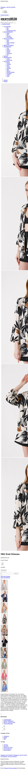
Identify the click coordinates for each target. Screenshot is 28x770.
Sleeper (8, 70)
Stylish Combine (10, 42)
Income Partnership (8, 723)
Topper (8, 52)
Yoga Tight (9, 37)
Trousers (9, 36)
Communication (7, 719)
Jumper (8, 66)
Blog (5, 738)
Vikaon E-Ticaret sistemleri (10, 768)
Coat (8, 48)
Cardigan (9, 64)
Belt (8, 29)
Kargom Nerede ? (5, 15)
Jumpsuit (9, 68)
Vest (8, 54)
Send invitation (7, 750)
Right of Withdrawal (8, 721)
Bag (8, 27)
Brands (5, 737)
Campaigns (6, 736)
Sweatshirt (9, 73)
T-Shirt (8, 75)
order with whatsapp (5, 576)
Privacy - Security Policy (9, 722)
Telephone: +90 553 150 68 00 (9, 756)
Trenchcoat (9, 53)
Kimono (8, 50)
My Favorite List (7, 748)
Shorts (8, 33)
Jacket (8, 49)
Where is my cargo (8, 747)
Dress (8, 40)
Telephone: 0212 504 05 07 (7, 755)
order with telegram (5, 577)
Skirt (8, 34)
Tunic (8, 44)
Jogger (8, 58)
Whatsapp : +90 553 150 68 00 (8, 7)
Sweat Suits (9, 60)
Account (6, 744)
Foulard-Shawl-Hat (11, 30)
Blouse (8, 62)
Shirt (8, 41)
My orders (6, 746)
